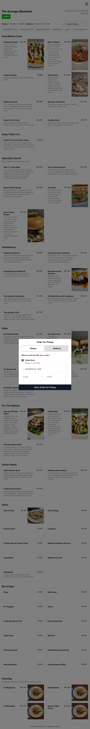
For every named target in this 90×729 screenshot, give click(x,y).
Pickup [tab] (33, 348)
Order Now (32, 361)
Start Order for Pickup (45, 387)
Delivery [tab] (57, 348)
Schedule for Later (33, 369)
